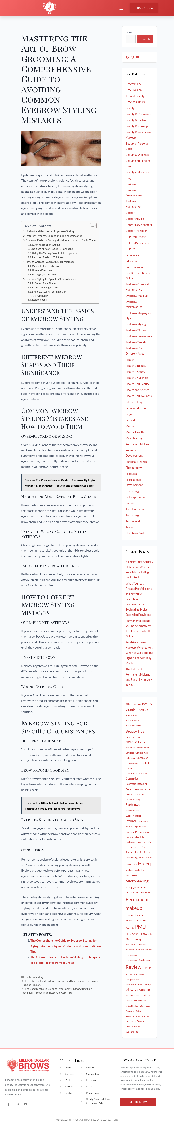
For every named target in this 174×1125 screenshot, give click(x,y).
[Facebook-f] (9, 1104)
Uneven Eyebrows (42, 270)
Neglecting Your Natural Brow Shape (52, 248)
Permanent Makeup (138, 444)
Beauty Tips (135, 731)
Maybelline (139, 870)
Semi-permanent (132, 979)
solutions (129, 995)
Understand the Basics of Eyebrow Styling (50, 231)
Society (130, 503)
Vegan (129, 1026)
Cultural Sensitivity (137, 243)
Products (131, 473)
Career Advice (135, 218)
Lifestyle (131, 420)
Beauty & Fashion (136, 120)
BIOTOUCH (132, 742)
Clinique (139, 752)
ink (136, 831)
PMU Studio (131, 944)
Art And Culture (136, 102)
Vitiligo (137, 1027)
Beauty (130, 108)
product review (143, 949)
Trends (140, 1021)
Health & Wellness (137, 377)
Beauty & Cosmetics (138, 114)
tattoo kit (142, 1001)
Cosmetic (130, 768)
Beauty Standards (133, 725)
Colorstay (130, 758)
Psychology (133, 491)
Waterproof (132, 1031)
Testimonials (133, 521)
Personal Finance (136, 461)
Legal (129, 414)
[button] (121, 8)
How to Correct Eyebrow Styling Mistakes (50, 261)
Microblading (134, 438)
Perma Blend (143, 892)
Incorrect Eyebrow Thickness (48, 257)
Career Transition (136, 230)
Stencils (137, 995)
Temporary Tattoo (133, 1011)
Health (130, 359)
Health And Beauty (137, 384)
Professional (131, 955)
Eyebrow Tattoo (133, 815)
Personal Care (132, 920)
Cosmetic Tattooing (136, 783)
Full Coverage (132, 826)
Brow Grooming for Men (45, 287)
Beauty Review (132, 720)
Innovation (144, 831)
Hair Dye (142, 826)
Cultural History (136, 237)
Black (142, 742)
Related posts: (40, 299)
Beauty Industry (137, 709)
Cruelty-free (132, 789)
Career (130, 212)
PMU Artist (132, 933)
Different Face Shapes (44, 283)
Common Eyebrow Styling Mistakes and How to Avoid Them (61, 240)
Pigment (143, 920)
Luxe (135, 864)
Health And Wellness (139, 396)
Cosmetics (132, 778)
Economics (132, 255)
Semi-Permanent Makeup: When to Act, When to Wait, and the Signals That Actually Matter (139, 653)
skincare (131, 989)
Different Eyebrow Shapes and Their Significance (54, 235)
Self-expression (135, 497)
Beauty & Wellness (137, 155)
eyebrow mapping (133, 800)
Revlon (147, 968)
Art (139, 704)
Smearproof (143, 989)
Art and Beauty (135, 96)
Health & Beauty (136, 365)
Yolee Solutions (109, 1120)
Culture (130, 249)
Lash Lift (142, 841)
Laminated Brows (136, 408)
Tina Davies (131, 1021)
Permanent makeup (137, 903)
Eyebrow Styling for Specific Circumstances (51, 279)
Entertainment (135, 267)
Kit (142, 836)
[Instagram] (132, 57)
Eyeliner (131, 821)
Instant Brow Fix (132, 837)
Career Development (139, 225)
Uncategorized (135, 533)
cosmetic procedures (137, 773)
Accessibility (133, 84)
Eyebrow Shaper (132, 810)
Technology (133, 515)
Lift (149, 842)
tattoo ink (131, 1000)
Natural (144, 887)
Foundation (144, 821)
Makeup (145, 863)
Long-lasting (132, 857)
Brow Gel (130, 747)
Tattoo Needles (132, 1006)
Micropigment (132, 887)
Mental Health (135, 432)
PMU (140, 927)
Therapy (145, 1016)
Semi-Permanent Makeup (138, 984)
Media (130, 426)
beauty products (133, 715)
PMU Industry (133, 939)
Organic (130, 892)
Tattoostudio (144, 1006)
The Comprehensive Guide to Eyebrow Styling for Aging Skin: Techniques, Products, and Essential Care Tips (65, 946)
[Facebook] (127, 57)
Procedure (130, 950)
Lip (127, 847)
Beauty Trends (134, 736)
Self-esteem (139, 974)
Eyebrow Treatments (139, 336)
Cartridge (130, 752)
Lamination (131, 842)
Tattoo (146, 995)
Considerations (132, 763)
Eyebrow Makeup (137, 295)
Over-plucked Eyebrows (45, 266)
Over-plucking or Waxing (46, 244)
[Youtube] (26, 1104)
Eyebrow (139, 794)
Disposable (145, 789)
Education (132, 261)
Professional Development (138, 960)
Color (146, 752)
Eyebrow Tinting (136, 330)
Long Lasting (145, 857)
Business (131, 184)
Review (133, 967)
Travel (130, 527)
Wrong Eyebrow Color (44, 274)
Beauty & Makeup (137, 126)
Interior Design (135, 402)
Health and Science (137, 390)
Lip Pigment (135, 847)
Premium (142, 944)
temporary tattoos (133, 1016)
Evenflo (129, 794)
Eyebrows (133, 805)
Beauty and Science (138, 172)
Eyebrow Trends (136, 342)
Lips (143, 847)
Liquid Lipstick (143, 852)
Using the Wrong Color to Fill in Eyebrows (55, 253)
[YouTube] (137, 57)
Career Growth (142, 747)
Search (130, 32)
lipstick (130, 852)
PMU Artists (146, 934)
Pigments (130, 928)
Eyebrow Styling (34, 977)
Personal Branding (134, 915)
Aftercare (131, 703)
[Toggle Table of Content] (92, 226)
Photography (134, 467)
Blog (128, 178)
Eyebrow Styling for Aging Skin (49, 291)
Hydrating (130, 832)
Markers (129, 870)
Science (129, 974)
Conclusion (42, 295)
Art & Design (134, 90)
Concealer (142, 757)
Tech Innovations (136, 509)
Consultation (145, 763)
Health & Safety (135, 372)
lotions (128, 864)
